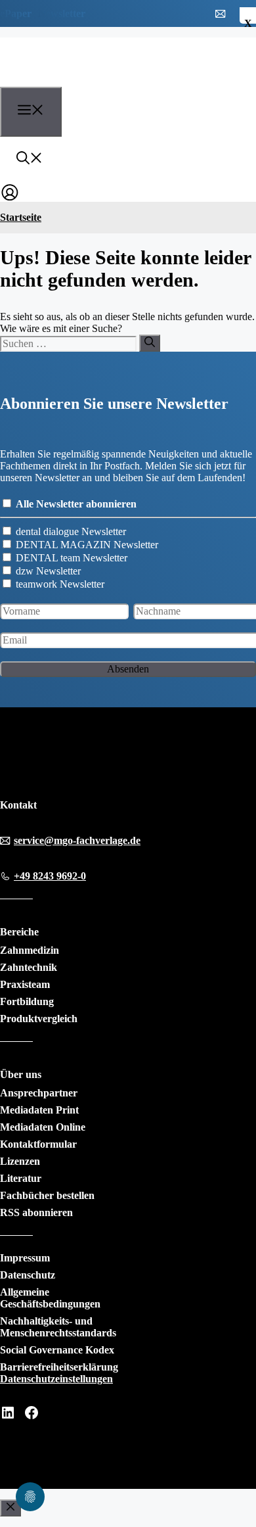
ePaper (16, 13)
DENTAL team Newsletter (71, 557)
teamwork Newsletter (60, 584)
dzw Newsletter (48, 570)
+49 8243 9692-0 (50, 875)
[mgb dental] (73, 79)
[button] (29, 160)
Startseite (20, 217)
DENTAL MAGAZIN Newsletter (87, 544)
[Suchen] (149, 343)
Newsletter (61, 13)
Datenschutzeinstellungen (56, 1378)
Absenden (128, 668)
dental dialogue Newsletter (71, 531)
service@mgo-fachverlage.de (77, 840)
